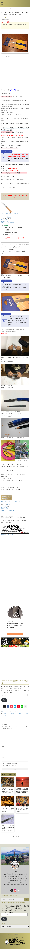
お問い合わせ (9, 934)
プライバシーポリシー (18, 934)
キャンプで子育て (14, 713)
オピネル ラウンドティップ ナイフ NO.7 (11, 213)
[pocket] (11, 706)
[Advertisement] (15, 73)
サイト (3, 757)
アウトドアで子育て (6, 711)
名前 (3, 746)
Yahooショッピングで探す (7, 222)
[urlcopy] (25, 706)
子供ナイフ (5, 715)
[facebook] (8, 706)
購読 (4, 700)
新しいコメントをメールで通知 (10, 763)
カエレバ (9, 217)
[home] (18, 890)
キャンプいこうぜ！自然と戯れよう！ (15, 937)
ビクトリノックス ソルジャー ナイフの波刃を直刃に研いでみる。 (8, 827)
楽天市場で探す (5, 221)
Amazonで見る (15, 633)
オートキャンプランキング (7, 534)
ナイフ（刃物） (14, 711)
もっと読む (16, 836)
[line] (22, 706)
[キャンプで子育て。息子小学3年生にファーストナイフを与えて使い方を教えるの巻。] (15, 706)
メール (3, 752)
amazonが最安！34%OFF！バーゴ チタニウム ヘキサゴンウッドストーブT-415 (15, 625)
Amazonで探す (5, 219)
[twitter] (4, 706)
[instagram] (15, 890)
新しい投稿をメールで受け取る (10, 765)
